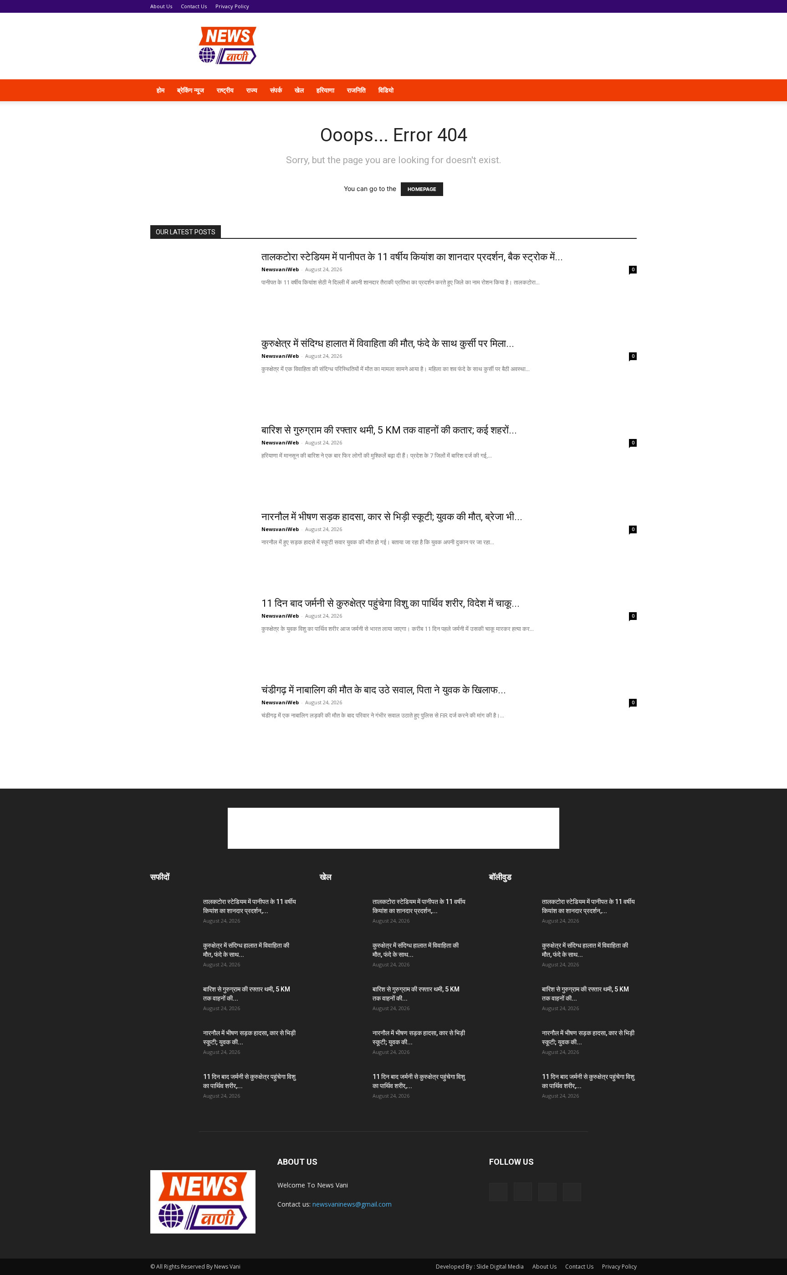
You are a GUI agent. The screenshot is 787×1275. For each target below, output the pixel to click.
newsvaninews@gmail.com (352, 1204)
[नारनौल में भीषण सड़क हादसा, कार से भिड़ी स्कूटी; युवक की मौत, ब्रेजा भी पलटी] (200, 545)
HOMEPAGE (422, 189)
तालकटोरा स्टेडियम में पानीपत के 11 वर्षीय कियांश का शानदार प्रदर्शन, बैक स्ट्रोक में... (412, 257)
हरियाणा (325, 90)
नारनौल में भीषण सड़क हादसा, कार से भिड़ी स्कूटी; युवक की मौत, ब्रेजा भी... (391, 516)
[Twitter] (590, 90)
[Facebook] (559, 90)
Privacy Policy (232, 6)
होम (160, 90)
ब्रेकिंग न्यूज (190, 90)
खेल (299, 90)
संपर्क (276, 90)
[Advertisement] (471, 46)
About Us (161, 6)
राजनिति (356, 90)
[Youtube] (606, 90)
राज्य (251, 90)
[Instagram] (575, 90)
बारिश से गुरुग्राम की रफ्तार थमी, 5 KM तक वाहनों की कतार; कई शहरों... (389, 430)
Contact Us (194, 6)
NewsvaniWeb (280, 269)
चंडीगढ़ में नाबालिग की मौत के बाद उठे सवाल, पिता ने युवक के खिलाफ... (383, 690)
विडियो (386, 90)
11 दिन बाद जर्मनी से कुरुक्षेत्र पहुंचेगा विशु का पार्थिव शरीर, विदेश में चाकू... (390, 603)
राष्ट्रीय (225, 90)
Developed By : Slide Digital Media (480, 1266)
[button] (626, 91)
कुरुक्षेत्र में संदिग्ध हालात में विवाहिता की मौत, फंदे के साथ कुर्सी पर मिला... (387, 343)
